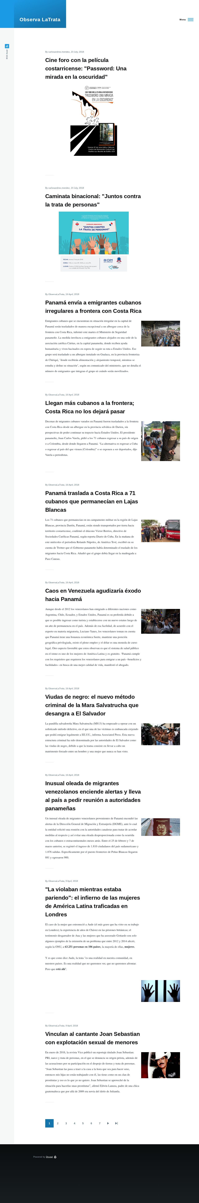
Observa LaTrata (40, 19)
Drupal (49, 1157)
